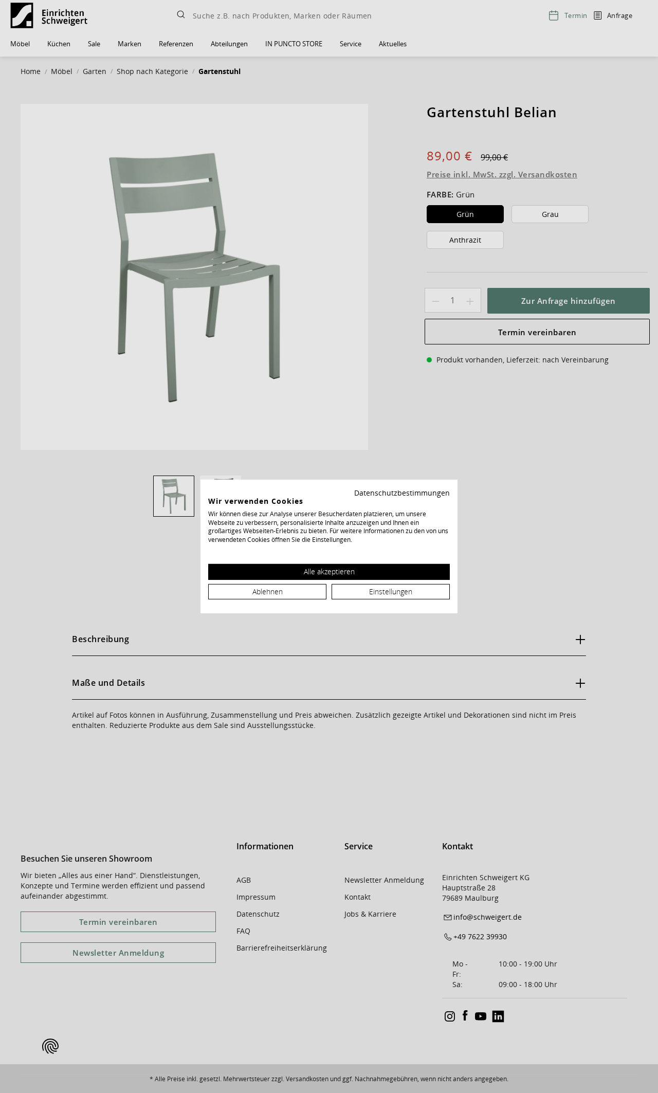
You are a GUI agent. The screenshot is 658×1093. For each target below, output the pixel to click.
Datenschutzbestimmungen (402, 493)
